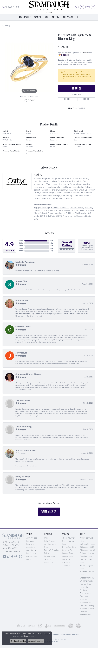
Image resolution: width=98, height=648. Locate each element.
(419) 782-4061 (29, 100)
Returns (86, 99)
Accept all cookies (35, 641)
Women (37, 17)
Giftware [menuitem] (83, 611)
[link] (11, 7)
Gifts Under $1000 (54, 216)
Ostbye (28, 133)
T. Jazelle (66, 565)
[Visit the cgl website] (78, 625)
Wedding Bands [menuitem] (86, 581)
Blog (46, 547)
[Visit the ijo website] (31, 625)
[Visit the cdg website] (70, 625)
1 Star (21, 251)
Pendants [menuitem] (84, 587)
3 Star (21, 246)
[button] (76, 7)
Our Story (68, 17)
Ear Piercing (31, 553)
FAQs (46, 538)
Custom (55, 17)
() (51, 241)
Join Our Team (50, 544)
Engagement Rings (42, 207)
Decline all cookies (18, 641)
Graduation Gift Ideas (64, 213)
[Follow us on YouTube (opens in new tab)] (4, 556)
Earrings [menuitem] (83, 590)
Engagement (25, 17)
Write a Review (48, 511)
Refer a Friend (49, 541)
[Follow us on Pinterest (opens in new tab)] (15, 556)
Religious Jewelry (86, 210)
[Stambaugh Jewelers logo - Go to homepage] (49, 7)
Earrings (74, 210)
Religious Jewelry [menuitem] (87, 553)
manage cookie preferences (24, 636)
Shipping (67, 99)
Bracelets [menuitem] (84, 596)
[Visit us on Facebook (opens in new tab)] (12, 556)
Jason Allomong (23, 426)
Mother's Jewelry (77, 207)
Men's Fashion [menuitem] (86, 602)
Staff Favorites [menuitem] (86, 556)
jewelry (7, 26)
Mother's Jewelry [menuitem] (87, 608)
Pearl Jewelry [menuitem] (85, 593)
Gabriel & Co (67, 550)
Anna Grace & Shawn (25, 450)
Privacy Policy (49, 556)
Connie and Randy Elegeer (28, 374)
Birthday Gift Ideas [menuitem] (87, 544)
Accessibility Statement (70, 634)
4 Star (21, 243)
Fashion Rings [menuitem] (85, 584)
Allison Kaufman (68, 538)
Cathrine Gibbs (23, 326)
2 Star (21, 248)
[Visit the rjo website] (40, 625)
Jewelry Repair (32, 538)
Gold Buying (31, 550)
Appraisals (30, 547)
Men (46, 17)
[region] (29, 67)
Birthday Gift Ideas (62, 210)
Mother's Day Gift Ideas (44, 213)
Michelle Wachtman (25, 262)
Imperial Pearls (68, 553)
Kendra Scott (67, 556)
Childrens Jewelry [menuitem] (87, 605)
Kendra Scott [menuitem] (85, 615)
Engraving (30, 541)
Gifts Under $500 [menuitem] (87, 547)
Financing (30, 544)
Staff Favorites (81, 213)
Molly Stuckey (22, 476)
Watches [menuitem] (83, 599)
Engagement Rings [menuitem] (87, 578)
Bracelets (55, 207)
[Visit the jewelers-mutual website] (60, 625)
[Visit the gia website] (21, 625)
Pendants (64, 207)
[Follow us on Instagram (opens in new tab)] (20, 556)
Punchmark (53, 642)
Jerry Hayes (21, 352)
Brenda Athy (21, 300)
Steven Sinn (21, 281)
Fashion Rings (47, 210)
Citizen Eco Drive (69, 547)
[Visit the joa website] (48, 625)
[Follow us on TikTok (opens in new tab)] (8, 556)
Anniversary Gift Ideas (72, 216)
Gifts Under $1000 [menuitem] (87, 550)
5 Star (21, 241)
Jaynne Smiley (22, 400)
